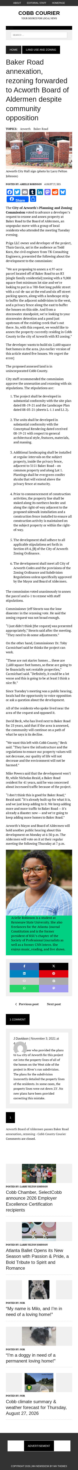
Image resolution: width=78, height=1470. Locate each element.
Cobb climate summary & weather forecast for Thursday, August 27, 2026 (36, 1407)
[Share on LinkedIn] (24, 973)
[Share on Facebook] (24, 966)
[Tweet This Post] (53, 966)
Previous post (29, 1004)
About (17, 3)
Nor (22, 1302)
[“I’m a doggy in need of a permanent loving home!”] (39, 1343)
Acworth (25, 129)
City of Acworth (24, 208)
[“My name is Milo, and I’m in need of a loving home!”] (39, 1297)
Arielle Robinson (31, 184)
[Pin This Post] (53, 973)
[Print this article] (53, 981)
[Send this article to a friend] (24, 981)
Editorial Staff (36, 3)
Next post (54, 1004)
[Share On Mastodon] (53, 988)
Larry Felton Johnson (34, 1186)
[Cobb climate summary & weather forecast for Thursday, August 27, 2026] (39, 1390)
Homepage (58, 3)
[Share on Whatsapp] (24, 988)
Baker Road (41, 129)
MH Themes (60, 1466)
